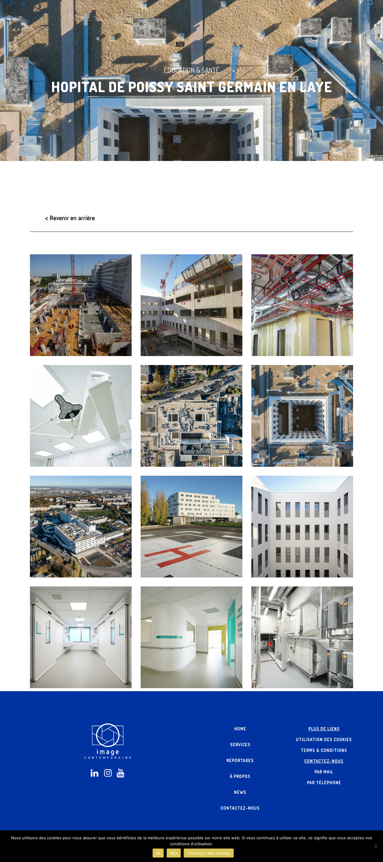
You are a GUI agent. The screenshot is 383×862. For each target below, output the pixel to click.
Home (240, 728)
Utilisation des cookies (324, 739)
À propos (240, 776)
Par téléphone (324, 782)
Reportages (240, 760)
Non (174, 853)
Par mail (323, 771)
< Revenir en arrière (70, 218)
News (240, 792)
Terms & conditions (324, 750)
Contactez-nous (240, 808)
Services (240, 744)
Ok (158, 853)
